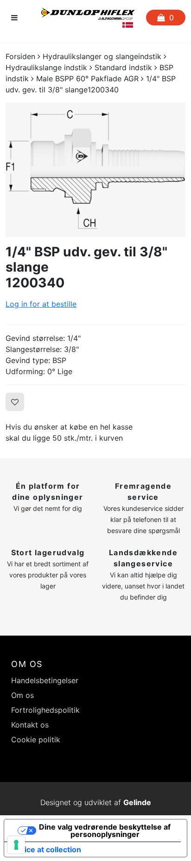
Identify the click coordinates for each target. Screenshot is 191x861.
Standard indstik (123, 67)
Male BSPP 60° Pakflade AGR (87, 78)
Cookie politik (35, 739)
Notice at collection (46, 849)
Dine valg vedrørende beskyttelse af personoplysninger (105, 830)
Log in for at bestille (41, 304)
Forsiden (20, 56)
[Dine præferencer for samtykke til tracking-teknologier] (16, 845)
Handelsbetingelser (44, 680)
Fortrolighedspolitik (45, 710)
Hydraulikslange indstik (46, 67)
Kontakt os (30, 724)
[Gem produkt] (15, 402)
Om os (22, 695)
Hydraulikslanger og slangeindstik (102, 56)
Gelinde (137, 802)
